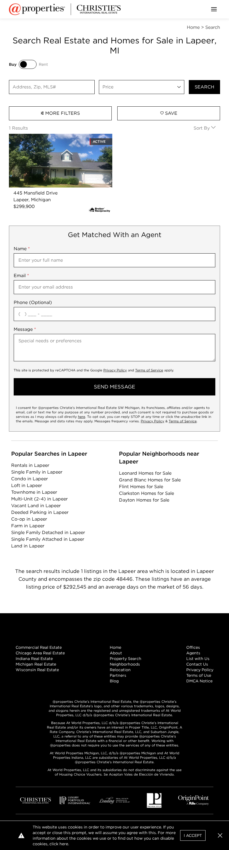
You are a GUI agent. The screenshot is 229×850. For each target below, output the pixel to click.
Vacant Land (36, 505)
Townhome (34, 492)
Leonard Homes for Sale (145, 473)
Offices (193, 647)
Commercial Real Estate (39, 647)
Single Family (36, 472)
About (116, 653)
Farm (27, 525)
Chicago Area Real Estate (40, 653)
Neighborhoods (125, 664)
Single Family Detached (48, 532)
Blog (114, 681)
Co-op (29, 519)
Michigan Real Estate (36, 664)
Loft (26, 485)
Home (115, 647)
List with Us (197, 658)
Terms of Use (198, 675)
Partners (118, 675)
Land (27, 546)
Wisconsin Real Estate (37, 670)
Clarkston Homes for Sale (146, 493)
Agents (193, 653)
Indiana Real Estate (34, 658)
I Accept (193, 835)
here (81, 417)
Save (170, 113)
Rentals (30, 465)
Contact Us (197, 664)
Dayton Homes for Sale (144, 500)
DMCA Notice (199, 681)
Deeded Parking (39, 512)
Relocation (120, 670)
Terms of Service (149, 370)
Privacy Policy (115, 370)
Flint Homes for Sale (141, 486)
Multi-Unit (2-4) (39, 499)
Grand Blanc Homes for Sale (150, 480)
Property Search (125, 658)
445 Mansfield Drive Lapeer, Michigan (50, 137)
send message (114, 387)
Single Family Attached (47, 539)
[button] (220, 835)
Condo (29, 478)
